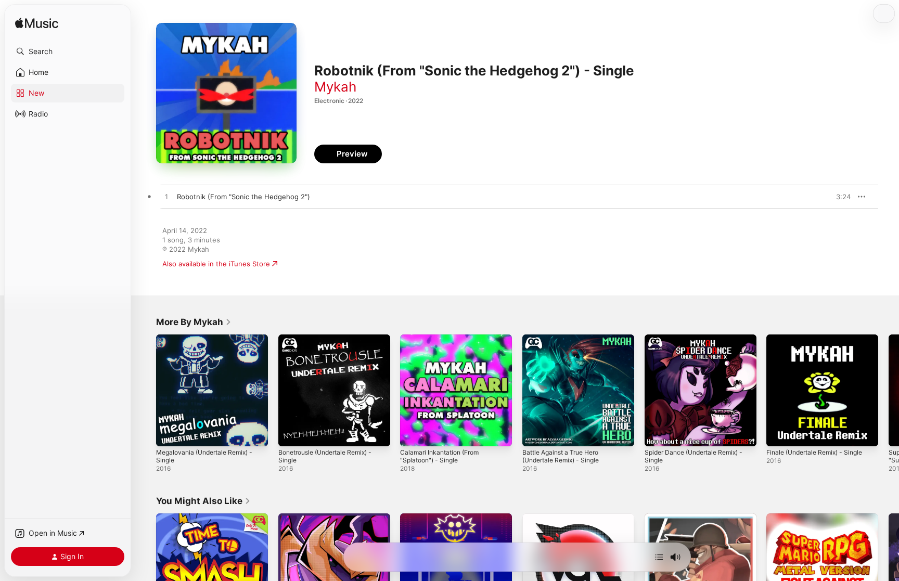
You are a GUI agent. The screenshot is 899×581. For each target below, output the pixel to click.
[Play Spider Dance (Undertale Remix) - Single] (657, 433)
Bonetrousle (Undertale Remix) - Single (331, 342)
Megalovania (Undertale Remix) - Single (209, 342)
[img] (36, 24)
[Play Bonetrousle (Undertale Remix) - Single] (291, 433)
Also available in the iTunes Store (216, 264)
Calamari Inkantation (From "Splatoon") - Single (443, 342)
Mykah (335, 87)
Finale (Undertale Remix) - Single (820, 338)
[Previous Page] (145, 390)
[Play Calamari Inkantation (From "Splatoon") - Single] (413, 433)
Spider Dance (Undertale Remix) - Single (699, 342)
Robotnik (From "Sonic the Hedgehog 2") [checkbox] (243, 196)
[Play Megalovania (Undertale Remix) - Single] (169, 433)
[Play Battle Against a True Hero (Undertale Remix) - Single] (535, 433)
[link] (194, 322)
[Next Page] (888, 390)
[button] (67, 51)
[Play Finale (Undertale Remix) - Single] (779, 433)
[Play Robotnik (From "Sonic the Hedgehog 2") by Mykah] (166, 197)
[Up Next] (659, 557)
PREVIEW (839, 196)
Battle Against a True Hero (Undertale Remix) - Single (565, 342)
